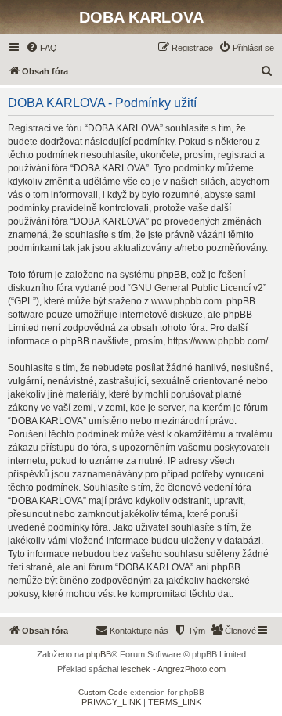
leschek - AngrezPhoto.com (173, 669)
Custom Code (103, 692)
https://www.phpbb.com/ (218, 341)
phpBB (98, 654)
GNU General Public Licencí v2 (197, 287)
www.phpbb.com (186, 301)
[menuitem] (41, 47)
